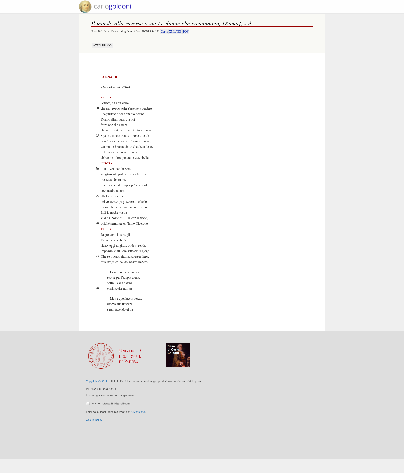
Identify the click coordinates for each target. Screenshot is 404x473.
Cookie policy (94, 420)
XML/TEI (175, 31)
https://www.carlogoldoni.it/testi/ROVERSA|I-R (131, 31)
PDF (186, 31)
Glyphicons (138, 412)
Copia (164, 31)
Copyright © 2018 (96, 381)
